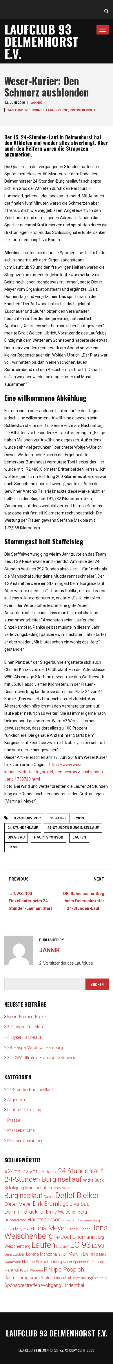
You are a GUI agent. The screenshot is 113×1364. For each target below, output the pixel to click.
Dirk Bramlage (51, 1204)
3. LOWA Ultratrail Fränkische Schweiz (41, 1057)
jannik (36, 103)
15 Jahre (58, 818)
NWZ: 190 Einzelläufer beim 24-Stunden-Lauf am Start (30, 900)
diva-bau (16, 837)
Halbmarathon (15, 1220)
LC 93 (12, 847)
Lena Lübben (14, 1254)
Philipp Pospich (64, 1269)
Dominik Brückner (24, 1212)
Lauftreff (62, 1247)
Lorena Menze (39, 1254)
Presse (61, 110)
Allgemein (16, 1099)
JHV (57, 1238)
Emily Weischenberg (66, 1212)
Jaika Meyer (15, 1229)
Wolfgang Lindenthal (62, 1285)
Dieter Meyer (18, 1204)
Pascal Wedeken (31, 1270)
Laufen (79, 837)
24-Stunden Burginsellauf (30, 110)
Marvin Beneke (83, 1254)
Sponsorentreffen (22, 1285)
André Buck (93, 1180)
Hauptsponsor (48, 837)
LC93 (98, 1246)
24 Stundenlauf (23, 828)
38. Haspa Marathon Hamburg (35, 1047)
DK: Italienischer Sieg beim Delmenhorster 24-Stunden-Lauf (83, 900)
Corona (48, 1196)
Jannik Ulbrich (79, 1229)
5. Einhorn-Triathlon (25, 1027)
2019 (80, 818)
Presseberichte (83, 110)
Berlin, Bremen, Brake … (28, 1016)
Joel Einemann (78, 1237)
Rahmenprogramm (22, 1277)
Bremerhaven (62, 1188)
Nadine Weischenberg (42, 1261)
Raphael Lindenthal (56, 1278)
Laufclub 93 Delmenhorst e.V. (41, 41)
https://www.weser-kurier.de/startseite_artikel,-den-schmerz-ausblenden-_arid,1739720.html (54, 771)
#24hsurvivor (27, 818)
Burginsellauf (23, 1196)
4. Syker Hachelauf (24, 1037)
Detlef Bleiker (77, 1195)
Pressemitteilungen (24, 1140)
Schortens (79, 1278)
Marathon (60, 1254)
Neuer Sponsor (74, 1262)
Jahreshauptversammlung (80, 1220)
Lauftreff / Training (24, 1109)
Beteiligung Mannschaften (28, 1187)
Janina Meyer (47, 1228)
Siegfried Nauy (97, 1278)
